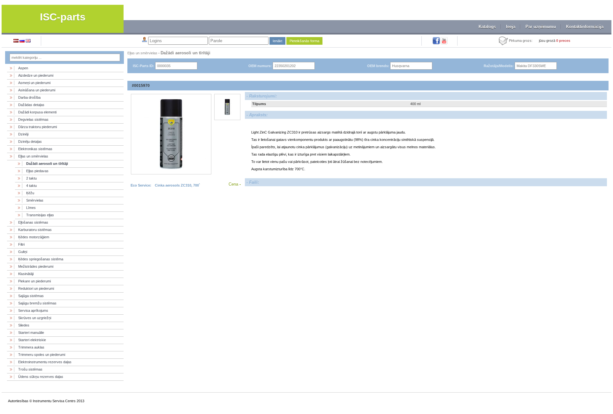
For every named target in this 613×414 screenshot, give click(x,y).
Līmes (31, 208)
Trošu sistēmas (30, 369)
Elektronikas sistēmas (35, 149)
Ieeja (510, 26)
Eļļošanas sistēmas (33, 222)
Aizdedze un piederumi (35, 75)
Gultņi (22, 252)
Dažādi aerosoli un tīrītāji (47, 163)
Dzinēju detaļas (30, 141)
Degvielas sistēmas (33, 119)
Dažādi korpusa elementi (37, 112)
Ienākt (277, 41)
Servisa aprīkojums (33, 310)
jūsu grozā (554, 40)
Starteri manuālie (31, 332)
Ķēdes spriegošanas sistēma (40, 259)
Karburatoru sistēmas (35, 230)
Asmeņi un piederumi (34, 83)
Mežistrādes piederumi (35, 266)
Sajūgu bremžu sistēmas (37, 303)
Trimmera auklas (31, 347)
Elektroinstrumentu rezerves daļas (45, 362)
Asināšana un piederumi (36, 90)
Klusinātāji (26, 274)
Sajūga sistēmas (31, 296)
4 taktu (31, 186)
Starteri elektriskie (32, 340)
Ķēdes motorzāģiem (33, 237)
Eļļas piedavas (37, 171)
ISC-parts (63, 17)
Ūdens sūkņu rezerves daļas (40, 377)
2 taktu (31, 178)
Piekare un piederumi (34, 281)
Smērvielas (34, 200)
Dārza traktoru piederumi (37, 127)
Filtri (21, 244)
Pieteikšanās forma (304, 41)
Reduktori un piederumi (36, 288)
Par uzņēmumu (541, 26)
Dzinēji (23, 134)
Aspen (23, 68)
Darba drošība (29, 97)
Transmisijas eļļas (40, 215)
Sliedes (23, 325)
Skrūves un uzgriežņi (34, 318)
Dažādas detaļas (31, 105)
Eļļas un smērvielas (33, 156)
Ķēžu (30, 193)
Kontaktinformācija (584, 26)
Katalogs (487, 26)
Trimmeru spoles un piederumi (41, 354)
